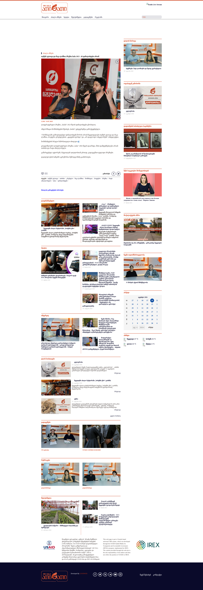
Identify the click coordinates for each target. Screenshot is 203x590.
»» (158, 297)
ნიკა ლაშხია (79, 178)
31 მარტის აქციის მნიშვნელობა (137, 282)
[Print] (42, 173)
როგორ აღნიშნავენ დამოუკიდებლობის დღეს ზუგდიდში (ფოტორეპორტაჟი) (109, 503)
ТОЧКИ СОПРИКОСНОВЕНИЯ (91, 450)
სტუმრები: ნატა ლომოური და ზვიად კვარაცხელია (143, 68)
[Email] (46, 173)
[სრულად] (161, 74)
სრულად (117, 373)
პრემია (104, 178)
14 (142, 316)
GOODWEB (83, 573)
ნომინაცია (88, 178)
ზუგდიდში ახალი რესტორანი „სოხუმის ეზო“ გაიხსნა (92, 380)
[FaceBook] (117, 62)
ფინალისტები (62, 181)
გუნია (76, 399)
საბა (54, 181)
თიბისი (62, 178)
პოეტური (97, 178)
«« (127, 297)
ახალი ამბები (48, 53)
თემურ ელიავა (53, 178)
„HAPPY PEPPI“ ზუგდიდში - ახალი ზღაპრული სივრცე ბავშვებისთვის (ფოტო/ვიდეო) (109, 227)
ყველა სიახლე (115, 416)
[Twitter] (118, 173)
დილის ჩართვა (46, 488)
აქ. (78, 141)
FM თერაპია (45, 450)
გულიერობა (78, 362)
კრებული (69, 178)
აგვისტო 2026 (142, 297)
